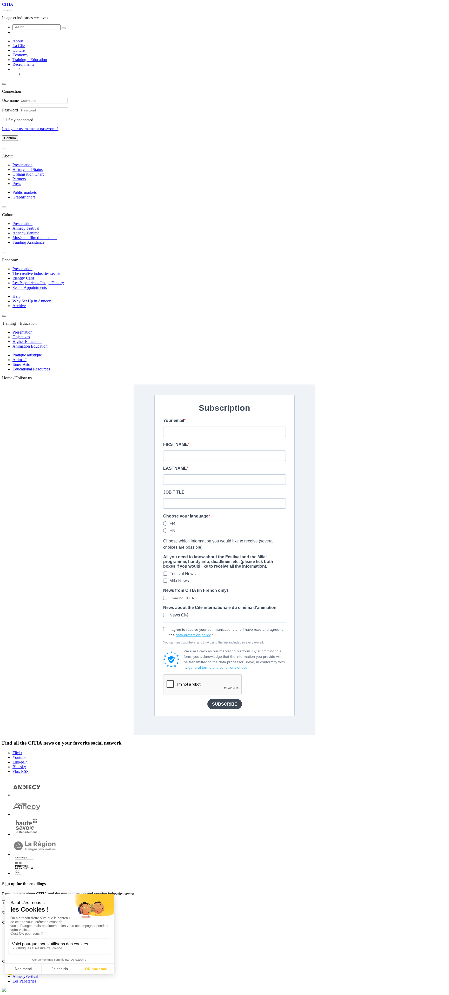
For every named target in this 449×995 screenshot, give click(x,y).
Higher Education (27, 341)
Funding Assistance (28, 242)
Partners (19, 179)
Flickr (17, 753)
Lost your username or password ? (30, 129)
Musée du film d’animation (34, 237)
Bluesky (19, 767)
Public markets (24, 192)
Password (10, 110)
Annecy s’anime (25, 233)
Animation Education (30, 346)
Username (10, 100)
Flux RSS (20, 771)
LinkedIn (20, 762)
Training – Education (29, 59)
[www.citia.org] (4, 990)
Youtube (19, 757)
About (17, 41)
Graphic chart (23, 197)
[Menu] (4, 10)
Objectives (21, 337)
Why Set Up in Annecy (31, 301)
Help (16, 296)
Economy (20, 55)
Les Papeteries (24, 981)
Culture (18, 50)
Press (16, 183)
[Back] (4, 84)
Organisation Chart (28, 174)
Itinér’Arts (21, 364)
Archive (19, 305)
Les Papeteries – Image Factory (38, 283)
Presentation (22, 165)
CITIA (7, 4)
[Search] (64, 28)
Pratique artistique (27, 355)
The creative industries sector (36, 273)
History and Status (27, 169)
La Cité (18, 45)
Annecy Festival (25, 228)
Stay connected (20, 120)
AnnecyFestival (25, 976)
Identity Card (23, 278)
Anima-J (19, 359)
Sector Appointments (29, 287)
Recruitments (23, 64)
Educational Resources (31, 369)
